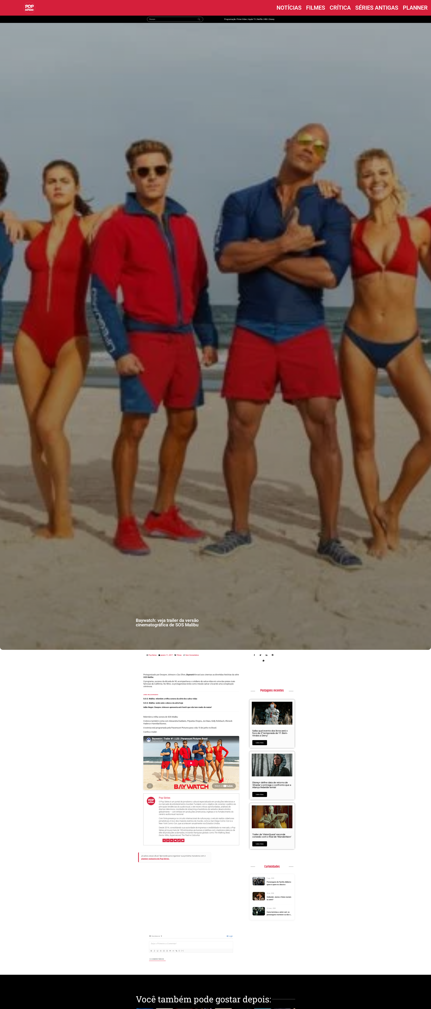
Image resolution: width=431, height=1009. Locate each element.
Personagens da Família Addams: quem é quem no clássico (279, 883)
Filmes (179, 655)
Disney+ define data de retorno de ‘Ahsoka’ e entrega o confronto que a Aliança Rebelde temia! (271, 785)
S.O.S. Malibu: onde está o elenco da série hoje (163, 703)
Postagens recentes (272, 690)
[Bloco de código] (173, 950)
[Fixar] (160, 950)
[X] (164, 840)
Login (230, 936)
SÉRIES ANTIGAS (376, 8)
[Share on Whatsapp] (263, 660)
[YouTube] (175, 840)
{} (179, 950)
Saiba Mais (260, 742)
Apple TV (252, 19)
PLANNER (415, 8)
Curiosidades (272, 866)
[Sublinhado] (157, 950)
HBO (266, 19)
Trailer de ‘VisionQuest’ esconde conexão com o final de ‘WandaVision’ (271, 835)
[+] (182, 950)
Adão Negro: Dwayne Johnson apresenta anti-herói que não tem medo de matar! (177, 707)
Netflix (259, 19)
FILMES (315, 8)
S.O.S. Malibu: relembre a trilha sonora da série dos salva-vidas (170, 699)
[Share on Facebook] (254, 655)
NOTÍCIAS (289, 8)
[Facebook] (182, 840)
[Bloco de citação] (170, 950)
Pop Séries (164, 797)
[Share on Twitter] (260, 655)
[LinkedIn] (171, 840)
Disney (271, 19)
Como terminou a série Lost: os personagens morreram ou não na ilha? (279, 913)
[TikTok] (179, 840)
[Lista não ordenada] (167, 950)
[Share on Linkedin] (266, 655)
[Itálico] (154, 950)
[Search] (199, 19)
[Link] (176, 950)
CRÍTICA (340, 8)
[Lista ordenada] (163, 950)
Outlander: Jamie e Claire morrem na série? (279, 898)
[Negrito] (151, 950)
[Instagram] (168, 840)
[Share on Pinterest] (272, 655)
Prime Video (242, 19)
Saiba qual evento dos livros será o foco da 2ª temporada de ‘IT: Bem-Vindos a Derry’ (270, 733)
